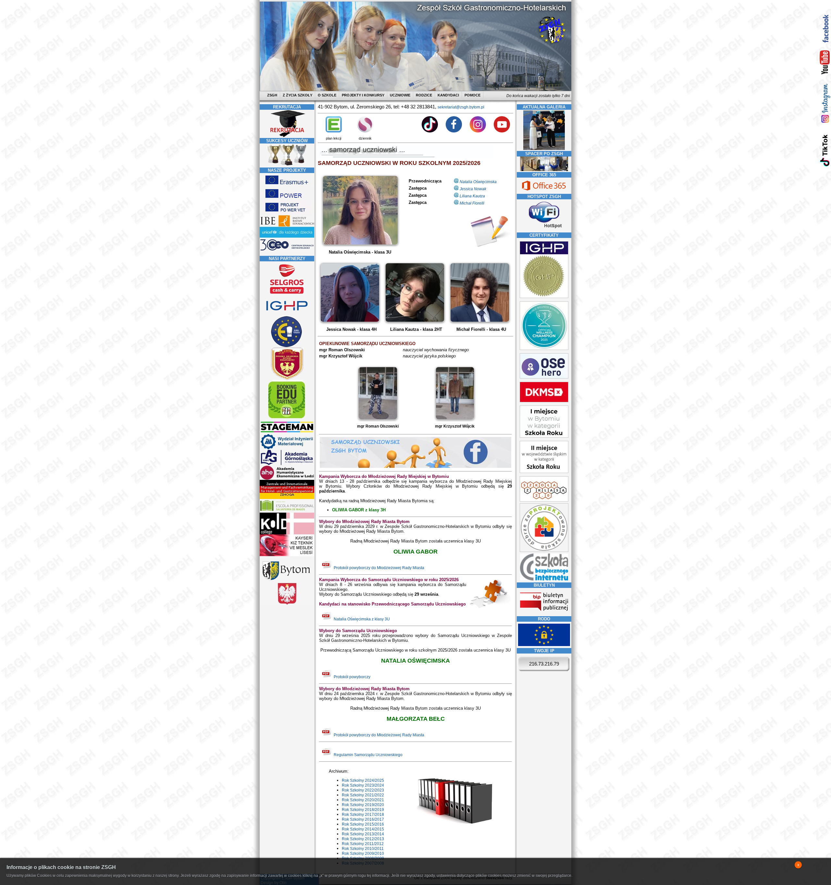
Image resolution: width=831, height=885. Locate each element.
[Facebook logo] (453, 131)
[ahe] (287, 478)
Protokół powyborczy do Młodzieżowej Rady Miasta (379, 568)
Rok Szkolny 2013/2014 (363, 834)
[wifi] (544, 229)
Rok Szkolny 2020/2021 (363, 800)
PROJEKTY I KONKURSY (363, 95)
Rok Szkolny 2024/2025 (363, 780)
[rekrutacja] (287, 135)
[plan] (333, 131)
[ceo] (287, 236)
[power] (287, 199)
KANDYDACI (448, 95)
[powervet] (287, 212)
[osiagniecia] (287, 165)
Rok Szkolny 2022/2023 (363, 790)
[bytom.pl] (287, 580)
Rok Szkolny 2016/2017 (363, 819)
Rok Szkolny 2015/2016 (363, 824)
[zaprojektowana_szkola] (544, 550)
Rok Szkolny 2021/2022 (363, 795)
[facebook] (825, 28)
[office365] (544, 191)
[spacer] (544, 170)
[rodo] (544, 644)
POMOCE (472, 95)
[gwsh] (287, 464)
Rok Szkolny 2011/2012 (363, 843)
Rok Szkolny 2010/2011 (363, 848)
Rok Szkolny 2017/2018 (363, 814)
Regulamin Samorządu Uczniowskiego (368, 755)
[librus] (365, 131)
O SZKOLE (327, 95)
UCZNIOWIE (400, 95)
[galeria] (544, 148)
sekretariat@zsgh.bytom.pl (461, 107)
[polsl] (287, 448)
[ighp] (287, 314)
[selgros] (287, 294)
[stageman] (287, 432)
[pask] (287, 378)
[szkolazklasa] (544, 436)
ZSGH (272, 95)
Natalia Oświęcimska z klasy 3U (362, 619)
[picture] (359, 243)
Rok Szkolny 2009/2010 (363, 853)
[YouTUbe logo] (501, 131)
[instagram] (825, 103)
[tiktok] (825, 150)
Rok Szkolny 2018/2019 (363, 809)
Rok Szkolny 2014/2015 (363, 829)
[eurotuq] (287, 346)
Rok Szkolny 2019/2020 (363, 805)
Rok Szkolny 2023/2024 (363, 785)
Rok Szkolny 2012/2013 (363, 839)
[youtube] (825, 63)
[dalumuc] (287, 533)
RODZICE (424, 95)
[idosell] (287, 419)
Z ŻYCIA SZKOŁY (297, 95)
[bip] (544, 613)
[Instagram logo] (477, 131)
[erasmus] (287, 185)
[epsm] (287, 511)
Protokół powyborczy (352, 677)
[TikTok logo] (429, 131)
